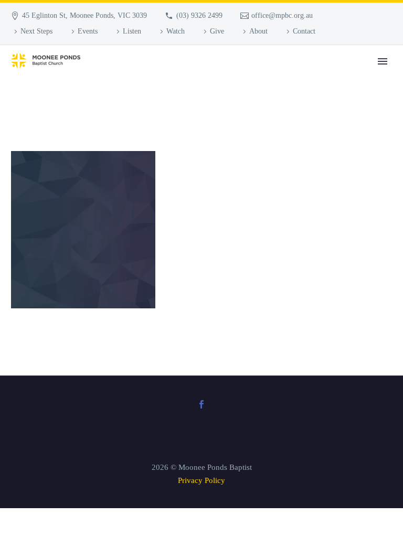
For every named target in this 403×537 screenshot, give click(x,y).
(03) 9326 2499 (199, 15)
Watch (175, 31)
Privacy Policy (201, 480)
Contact (304, 31)
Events (88, 31)
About (258, 31)
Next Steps (36, 31)
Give (217, 31)
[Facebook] (201, 404)
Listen (132, 31)
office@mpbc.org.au (282, 15)
